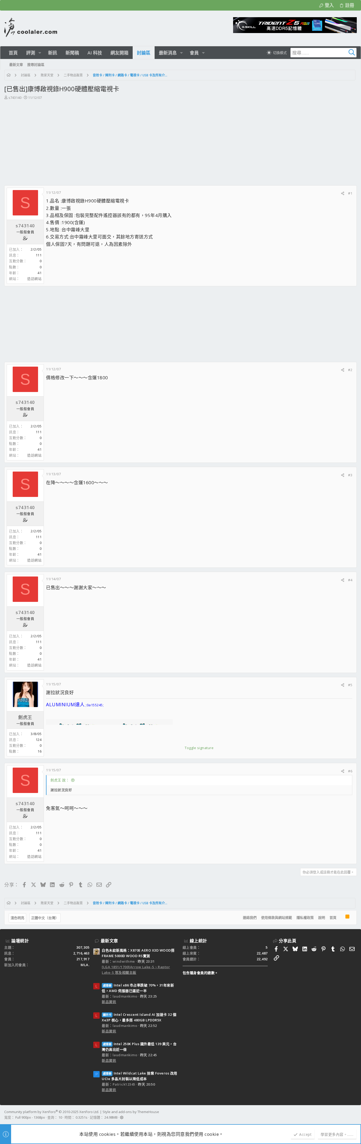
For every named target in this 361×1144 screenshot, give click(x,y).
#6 (350, 771)
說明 (321, 917)
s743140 (14, 97)
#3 (350, 475)
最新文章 (109, 941)
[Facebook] (354, 1114)
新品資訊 (109, 1001)
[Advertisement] (180, 140)
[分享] (342, 193)
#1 (350, 193)
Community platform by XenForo (51, 1111)
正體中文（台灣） (45, 917)
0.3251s (81, 1117)
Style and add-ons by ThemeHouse (131, 1111)
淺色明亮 (17, 917)
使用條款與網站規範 (276, 917)
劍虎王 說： (59, 780)
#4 (350, 580)
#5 (350, 684)
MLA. (85, 964)
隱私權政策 (305, 917)
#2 (350, 369)
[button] (40, 53)
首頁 (333, 917)
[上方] (341, 917)
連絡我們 (250, 917)
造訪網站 (34, 278)
